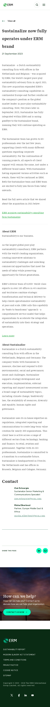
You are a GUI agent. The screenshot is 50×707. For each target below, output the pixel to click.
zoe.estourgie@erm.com (28, 499)
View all (11, 21)
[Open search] (37, 5)
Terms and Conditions (14, 660)
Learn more (8, 336)
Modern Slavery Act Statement (19, 655)
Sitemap (7, 676)
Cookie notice (10, 670)
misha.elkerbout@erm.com (29, 516)
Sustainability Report (14, 649)
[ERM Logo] (8, 5)
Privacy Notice (10, 665)
